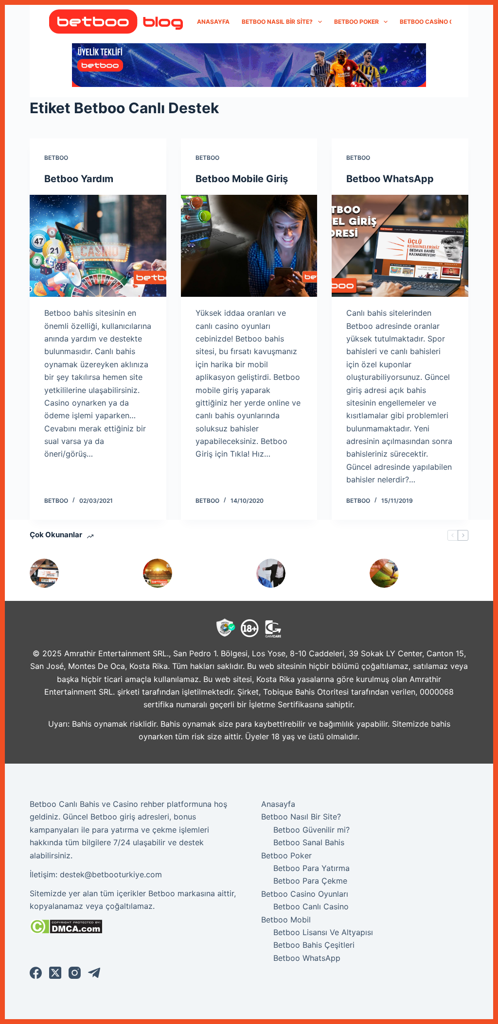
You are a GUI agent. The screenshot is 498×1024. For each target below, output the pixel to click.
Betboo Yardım (78, 179)
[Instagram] (75, 973)
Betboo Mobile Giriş (242, 179)
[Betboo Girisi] (384, 573)
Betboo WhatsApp (390, 179)
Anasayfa (213, 21)
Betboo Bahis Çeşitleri (314, 945)
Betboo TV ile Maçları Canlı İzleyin (206, 573)
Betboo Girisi (431, 573)
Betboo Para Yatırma (311, 868)
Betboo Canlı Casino (311, 906)
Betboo (56, 157)
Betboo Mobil (286, 919)
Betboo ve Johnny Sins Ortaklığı (316, 573)
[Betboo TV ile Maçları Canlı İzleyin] (157, 573)
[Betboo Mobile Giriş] (249, 246)
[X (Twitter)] (55, 973)
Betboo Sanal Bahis (308, 842)
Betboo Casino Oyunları (440, 21)
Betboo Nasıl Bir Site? (277, 21)
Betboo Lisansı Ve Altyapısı (323, 932)
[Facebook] (36, 973)
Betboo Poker (356, 21)
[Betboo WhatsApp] (400, 246)
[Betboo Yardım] (98, 246)
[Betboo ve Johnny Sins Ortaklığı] (270, 573)
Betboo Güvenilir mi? (311, 830)
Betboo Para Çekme (310, 881)
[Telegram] (94, 973)
